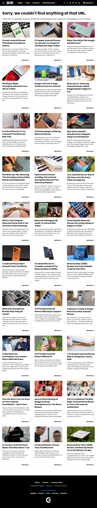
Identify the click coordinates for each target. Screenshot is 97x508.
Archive (45, 482)
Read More (25, 60)
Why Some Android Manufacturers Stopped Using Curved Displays (78, 134)
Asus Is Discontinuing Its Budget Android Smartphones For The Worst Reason (48, 403)
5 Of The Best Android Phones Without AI (45, 355)
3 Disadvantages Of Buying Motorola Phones (48, 132)
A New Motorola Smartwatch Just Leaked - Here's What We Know (15, 356)
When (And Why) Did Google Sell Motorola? (81, 41)
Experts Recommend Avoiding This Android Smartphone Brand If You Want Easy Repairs (47, 178)
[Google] (76, 3)
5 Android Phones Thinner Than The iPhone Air (47, 446)
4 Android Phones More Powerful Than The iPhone (14, 265)
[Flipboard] (73, 3)
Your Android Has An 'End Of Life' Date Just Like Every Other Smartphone (80, 177)
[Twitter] (67, 3)
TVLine (48, 493)
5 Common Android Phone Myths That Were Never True (15, 446)
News (20, 3)
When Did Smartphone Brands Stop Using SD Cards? (13, 311)
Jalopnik (41, 493)
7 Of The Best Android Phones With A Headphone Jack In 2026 (81, 356)
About (37, 482)
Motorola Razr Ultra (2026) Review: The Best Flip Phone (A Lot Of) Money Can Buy (80, 447)
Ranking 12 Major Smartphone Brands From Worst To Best (14, 86)
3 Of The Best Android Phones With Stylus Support (48, 310)
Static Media (39, 486)
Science (36, 3)
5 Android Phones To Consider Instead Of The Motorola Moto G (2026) (46, 266)
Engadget (33, 493)
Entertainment (48, 3)
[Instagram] (70, 3)
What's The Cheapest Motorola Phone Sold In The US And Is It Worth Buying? (15, 223)
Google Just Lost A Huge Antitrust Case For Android (47, 84)
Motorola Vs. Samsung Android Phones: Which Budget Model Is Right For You (79, 87)
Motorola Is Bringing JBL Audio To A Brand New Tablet (46, 223)
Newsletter (89, 3)
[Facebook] (64, 3)
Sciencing (55, 493)
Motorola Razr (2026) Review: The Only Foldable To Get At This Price (79, 266)
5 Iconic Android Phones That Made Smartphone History (13, 43)
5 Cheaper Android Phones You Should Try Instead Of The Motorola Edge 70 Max (47, 43)
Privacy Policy (56, 482)
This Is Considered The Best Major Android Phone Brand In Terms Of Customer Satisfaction (80, 403)
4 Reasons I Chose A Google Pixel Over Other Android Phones (80, 311)
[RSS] (79, 3)
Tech (28, 3)
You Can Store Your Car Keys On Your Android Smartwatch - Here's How (16, 402)
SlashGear (63, 493)
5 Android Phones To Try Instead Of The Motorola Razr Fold (14, 134)
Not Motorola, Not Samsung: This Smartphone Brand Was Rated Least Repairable (16, 177)
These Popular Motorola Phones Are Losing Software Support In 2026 (80, 223)
